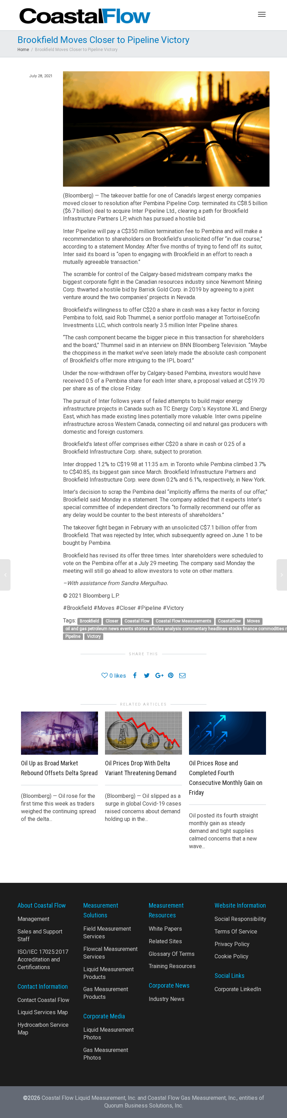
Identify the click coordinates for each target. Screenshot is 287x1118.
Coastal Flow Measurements (183, 621)
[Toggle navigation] (262, 14)
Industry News (166, 999)
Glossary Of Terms (172, 954)
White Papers (165, 928)
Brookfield (89, 621)
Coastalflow (229, 621)
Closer (112, 621)
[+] (59, 733)
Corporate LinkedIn (238, 989)
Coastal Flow (137, 621)
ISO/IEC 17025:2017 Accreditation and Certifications (43, 960)
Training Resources (172, 966)
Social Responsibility (240, 919)
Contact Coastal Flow (43, 1000)
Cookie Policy (231, 956)
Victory (94, 636)
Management (33, 919)
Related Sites (165, 941)
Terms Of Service (236, 931)
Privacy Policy (232, 944)
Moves (253, 621)
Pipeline (72, 636)
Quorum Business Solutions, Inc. (143, 1105)
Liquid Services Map (43, 1012)
